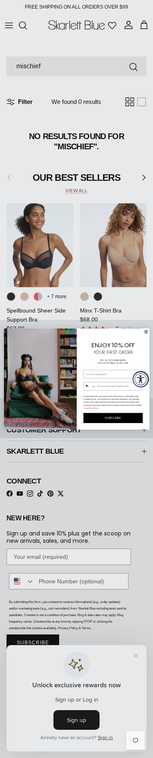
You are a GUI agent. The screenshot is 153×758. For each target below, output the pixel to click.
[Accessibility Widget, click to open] (141, 379)
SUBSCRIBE (113, 418)
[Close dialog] (146, 331)
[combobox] (89, 386)
